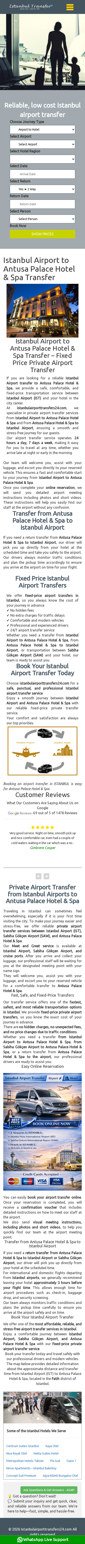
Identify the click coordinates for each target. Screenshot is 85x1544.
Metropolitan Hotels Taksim (25, 1461)
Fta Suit (55, 1461)
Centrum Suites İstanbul (22, 1446)
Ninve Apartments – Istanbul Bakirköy (31, 1468)
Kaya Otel (52, 1446)
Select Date (18, 166)
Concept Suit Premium (21, 1475)
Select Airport (20, 136)
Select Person (20, 211)
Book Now (18, 226)
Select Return (20, 181)
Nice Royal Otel (16, 1453)
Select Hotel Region (25, 151)
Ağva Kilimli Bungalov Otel (60, 1475)
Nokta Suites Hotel (46, 1453)
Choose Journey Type (27, 122)
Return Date (19, 196)
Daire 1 (71, 1461)
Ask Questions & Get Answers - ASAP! (49, 1490)
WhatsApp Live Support (45, 1539)
